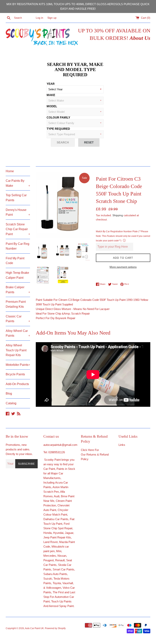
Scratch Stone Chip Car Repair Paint (18, 229)
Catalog (11, 403)
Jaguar (69, 532)
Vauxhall (67, 583)
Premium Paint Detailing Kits (16, 304)
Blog (9, 393)
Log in (39, 17)
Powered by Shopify (55, 628)
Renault (60, 560)
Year (51, 83)
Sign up (52, 17)
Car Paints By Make (18, 183)
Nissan (61, 555)
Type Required (58, 128)
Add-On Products (17, 384)
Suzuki (47, 578)
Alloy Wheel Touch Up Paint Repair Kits (16, 350)
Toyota (57, 583)
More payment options (123, 266)
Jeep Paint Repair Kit (56, 537)
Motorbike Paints (18, 364)
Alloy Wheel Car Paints (18, 333)
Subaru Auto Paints (55, 574)
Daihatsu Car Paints (55, 519)
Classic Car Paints (18, 319)
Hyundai (58, 532)
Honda (47, 532)
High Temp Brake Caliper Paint (17, 275)
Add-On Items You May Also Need (73, 333)
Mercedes (49, 555)
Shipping (117, 215)
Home (10, 171)
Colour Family (58, 117)
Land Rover (50, 542)
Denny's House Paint (18, 212)
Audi (56, 496)
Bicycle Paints (15, 374)
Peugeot (48, 560)
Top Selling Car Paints (16, 198)
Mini (58, 551)
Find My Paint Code (15, 261)
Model (52, 106)
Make (51, 95)
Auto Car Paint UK (34, 628)
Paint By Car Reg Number (17, 246)
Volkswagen (53, 587)
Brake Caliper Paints (18, 290)
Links (122, 444)
